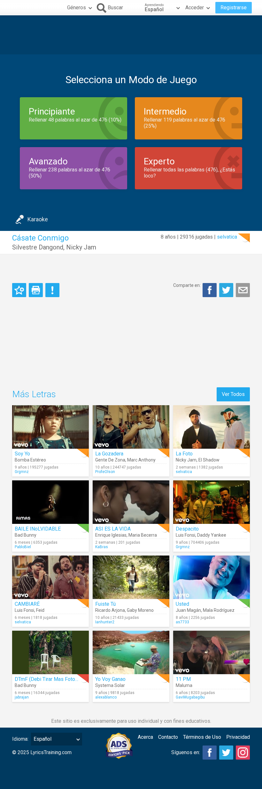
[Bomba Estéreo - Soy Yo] (50, 427)
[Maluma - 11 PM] (211, 652)
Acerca (145, 737)
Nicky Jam (81, 247)
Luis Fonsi (185, 535)
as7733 (182, 622)
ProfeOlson (105, 471)
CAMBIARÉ (27, 604)
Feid (40, 610)
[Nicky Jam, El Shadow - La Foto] (211, 427)
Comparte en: (187, 285)
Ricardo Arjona (110, 610)
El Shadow (209, 459)
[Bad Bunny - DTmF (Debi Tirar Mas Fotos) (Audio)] (50, 652)
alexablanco (106, 697)
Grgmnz (22, 471)
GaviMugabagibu (190, 697)
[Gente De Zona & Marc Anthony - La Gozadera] (131, 427)
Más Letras (34, 394)
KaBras (101, 547)
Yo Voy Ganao (110, 679)
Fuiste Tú (105, 604)
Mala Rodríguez (219, 610)
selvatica (227, 237)
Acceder (194, 7)
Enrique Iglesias (111, 535)
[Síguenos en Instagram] (243, 753)
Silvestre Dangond (37, 247)
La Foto (184, 454)
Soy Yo (22, 454)
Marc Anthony (141, 459)
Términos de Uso (202, 737)
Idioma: (20, 739)
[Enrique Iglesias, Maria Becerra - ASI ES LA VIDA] (131, 502)
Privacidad (238, 737)
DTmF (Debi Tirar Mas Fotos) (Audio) (56, 679)
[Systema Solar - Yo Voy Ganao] (131, 652)
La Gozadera (109, 454)
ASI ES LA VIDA (113, 529)
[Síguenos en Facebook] (210, 753)
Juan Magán (188, 610)
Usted (182, 604)
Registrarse (233, 7)
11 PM (183, 679)
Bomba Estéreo (30, 459)
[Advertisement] (131, 34)
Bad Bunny (25, 535)
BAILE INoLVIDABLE (38, 529)
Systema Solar (110, 685)
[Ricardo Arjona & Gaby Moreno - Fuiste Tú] (131, 577)
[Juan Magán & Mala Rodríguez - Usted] (211, 577)
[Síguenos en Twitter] (226, 753)
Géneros (76, 7)
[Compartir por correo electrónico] (243, 290)
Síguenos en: (185, 752)
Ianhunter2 (104, 622)
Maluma (184, 685)
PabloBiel (23, 547)
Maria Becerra (142, 535)
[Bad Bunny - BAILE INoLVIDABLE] (50, 502)
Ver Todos (233, 394)
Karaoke (37, 219)
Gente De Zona (110, 459)
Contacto (168, 737)
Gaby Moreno (140, 610)
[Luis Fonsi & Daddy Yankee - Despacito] (211, 502)
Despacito (187, 529)
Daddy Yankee (211, 535)
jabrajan (22, 697)
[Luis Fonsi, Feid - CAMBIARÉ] (50, 577)
